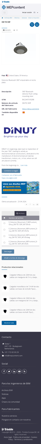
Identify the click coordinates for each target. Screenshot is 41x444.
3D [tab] (17, 30)
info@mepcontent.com (13, 355)
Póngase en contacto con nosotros (16, 419)
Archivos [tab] (22, 213)
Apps (4, 398)
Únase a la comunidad (11, 402)
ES (34, 12)
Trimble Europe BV (29, 432)
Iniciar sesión (27, 12)
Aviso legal (8, 437)
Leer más (24, 165)
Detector (24, 18)
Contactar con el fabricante (12, 175)
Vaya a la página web (9, 178)
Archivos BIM (8, 18)
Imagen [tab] (8, 30)
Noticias (5, 394)
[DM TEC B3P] (20, 49)
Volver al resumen (33, 18)
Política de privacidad (21, 437)
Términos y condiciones (23, 439)
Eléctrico (16, 18)
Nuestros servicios (9, 416)
